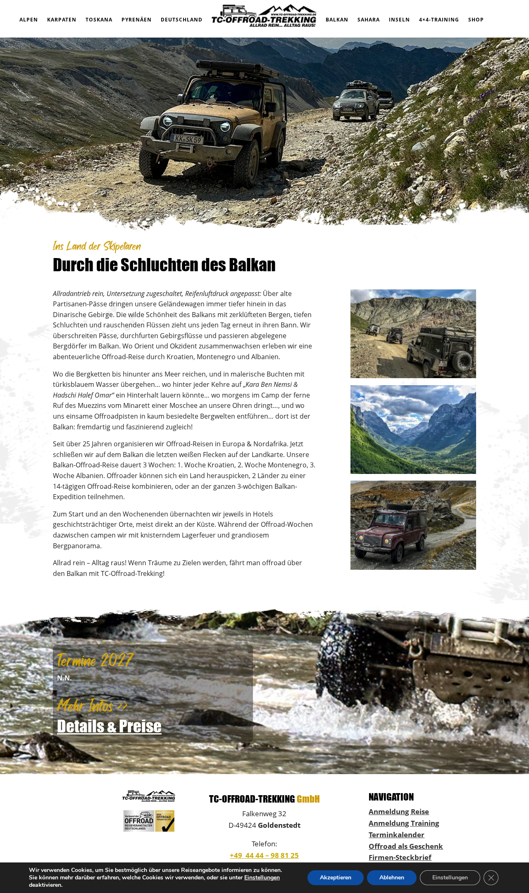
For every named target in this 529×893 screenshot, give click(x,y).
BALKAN (337, 19)
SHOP (476, 19)
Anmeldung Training (404, 823)
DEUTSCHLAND (182, 19)
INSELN (399, 19)
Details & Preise (109, 726)
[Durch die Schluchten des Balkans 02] (413, 376)
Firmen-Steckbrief (400, 857)
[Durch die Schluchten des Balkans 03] (413, 567)
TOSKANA (99, 19)
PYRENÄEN (137, 19)
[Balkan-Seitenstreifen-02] (413, 472)
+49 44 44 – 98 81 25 (264, 855)
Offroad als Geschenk (406, 846)
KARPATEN (61, 19)
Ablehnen (391, 877)
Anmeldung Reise (399, 811)
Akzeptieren (335, 877)
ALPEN (28, 19)
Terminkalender (396, 834)
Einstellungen (262, 877)
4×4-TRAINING (439, 19)
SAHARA (368, 19)
